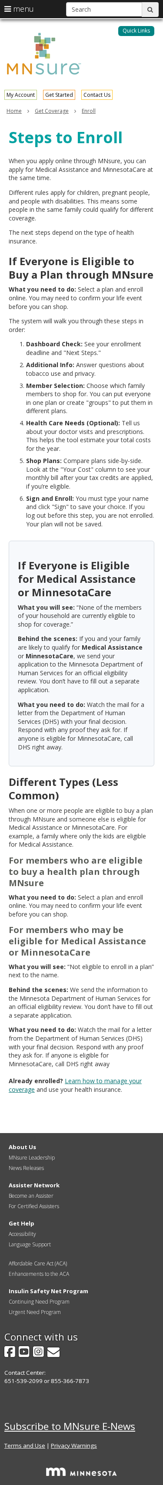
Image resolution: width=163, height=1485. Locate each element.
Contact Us (96, 95)
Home (14, 111)
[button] (136, 31)
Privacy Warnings (74, 1445)
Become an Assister (31, 1195)
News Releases (26, 1168)
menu (22, 8)
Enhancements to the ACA (39, 1274)
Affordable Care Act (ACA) (38, 1263)
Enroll (89, 111)
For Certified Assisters (34, 1206)
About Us (22, 1147)
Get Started (59, 95)
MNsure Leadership (32, 1157)
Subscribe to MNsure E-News (69, 1426)
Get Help (21, 1223)
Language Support (30, 1244)
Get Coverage (52, 111)
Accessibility (22, 1234)
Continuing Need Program (39, 1301)
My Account (21, 95)
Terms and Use (24, 1445)
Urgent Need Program (35, 1312)
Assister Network (34, 1185)
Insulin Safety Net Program (48, 1291)
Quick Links (136, 30)
